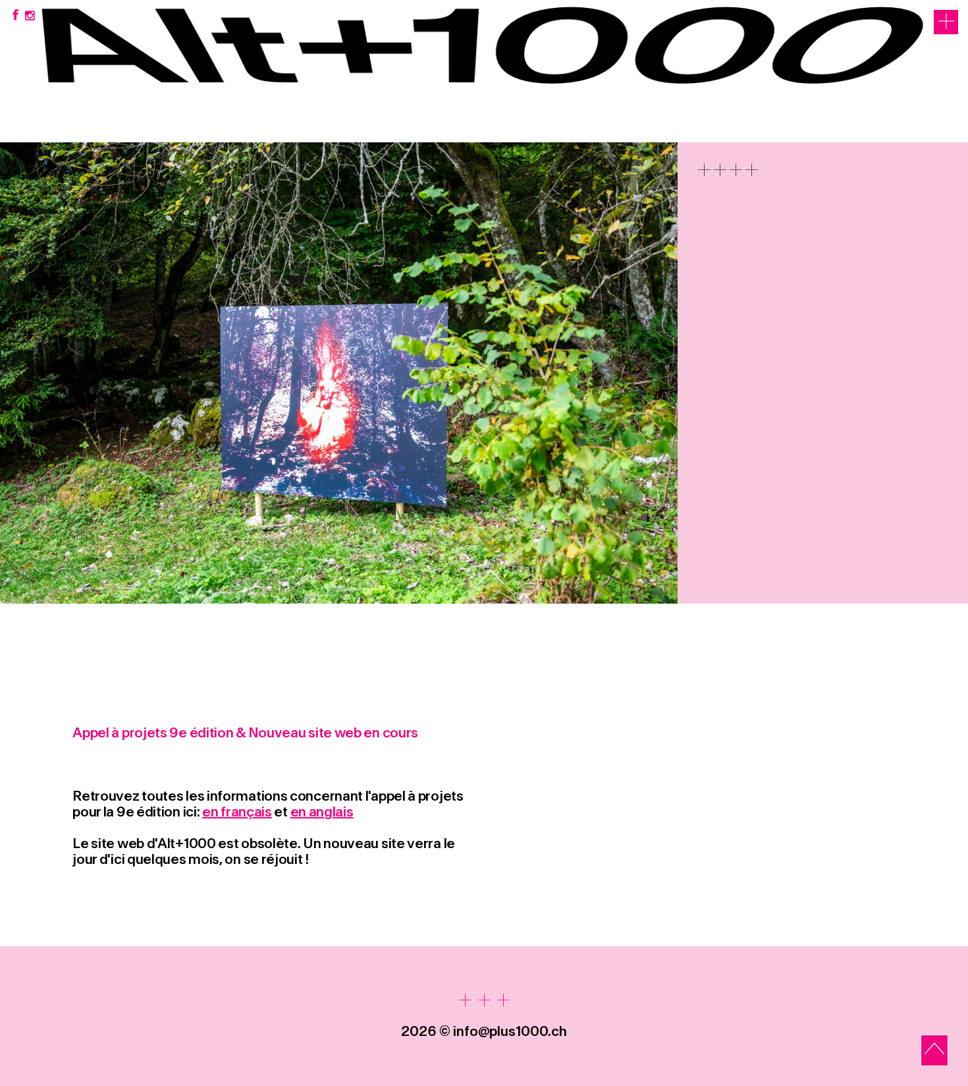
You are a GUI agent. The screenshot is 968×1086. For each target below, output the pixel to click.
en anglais (322, 812)
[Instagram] (30, 16)
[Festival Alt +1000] (484, 127)
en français (237, 812)
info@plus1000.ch (510, 1032)
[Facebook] (15, 16)
